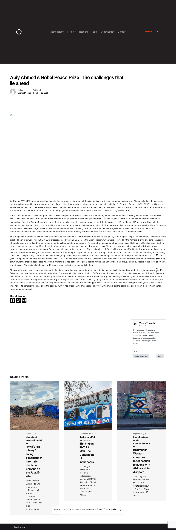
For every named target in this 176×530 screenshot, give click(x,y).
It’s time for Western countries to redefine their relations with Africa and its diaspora (141, 461)
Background (85, 437)
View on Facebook (140, 356)
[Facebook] (12, 300)
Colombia (137, 437)
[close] (120, 510)
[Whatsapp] (18, 300)
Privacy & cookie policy (107, 509)
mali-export (85, 440)
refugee (36, 440)
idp (27, 437)
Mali (31, 437)
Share (160, 356)
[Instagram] (24, 300)
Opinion (143, 443)
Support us (147, 32)
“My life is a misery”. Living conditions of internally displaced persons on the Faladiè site (34, 461)
